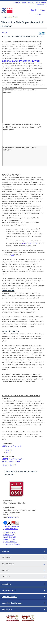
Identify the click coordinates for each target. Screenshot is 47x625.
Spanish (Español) (10, 542)
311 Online (17, 2)
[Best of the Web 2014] (12, 621)
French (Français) (9, 537)
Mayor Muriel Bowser (10, 17)
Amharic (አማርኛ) (9, 532)
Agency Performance (10, 529)
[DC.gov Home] (7, 13)
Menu (43, 10)
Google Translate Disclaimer (12, 603)
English (5, 465)
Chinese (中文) (8, 535)
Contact (38, 14)
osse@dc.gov (13, 517)
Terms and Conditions (9, 597)
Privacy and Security (9, 590)
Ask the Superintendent (11, 526)
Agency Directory (28, 2)
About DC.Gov (7, 609)
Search (33, 10)
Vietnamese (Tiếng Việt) (12, 544)
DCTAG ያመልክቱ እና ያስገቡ (11, 461)
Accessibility (41, 5)
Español (13, 465)
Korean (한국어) (9, 539)
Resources (5, 551)
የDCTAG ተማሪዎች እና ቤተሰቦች (12, 459)
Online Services (41, 2)
